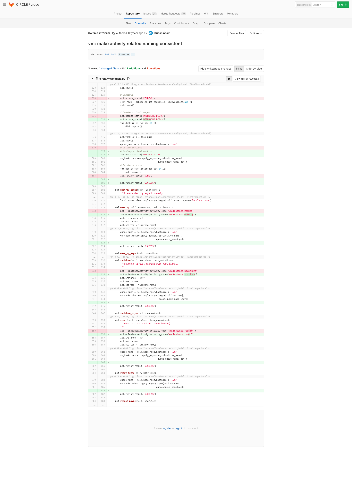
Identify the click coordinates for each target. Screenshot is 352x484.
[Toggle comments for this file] (229, 78)
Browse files (237, 33)
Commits (140, 23)
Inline (239, 68)
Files (128, 23)
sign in (179, 428)
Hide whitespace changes (215, 68)
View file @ (247, 78)
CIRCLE (22, 4)
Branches (155, 23)
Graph (196, 23)
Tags (167, 23)
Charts (222, 23)
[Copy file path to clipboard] (128, 79)
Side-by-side (254, 68)
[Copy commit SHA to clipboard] (113, 33)
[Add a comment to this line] (88, 88)
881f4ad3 (111, 54)
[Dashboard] (11, 6)
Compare (209, 23)
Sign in (343, 4)
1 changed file (107, 68)
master (124, 54)
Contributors (181, 23)
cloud (35, 4)
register (167, 428)
